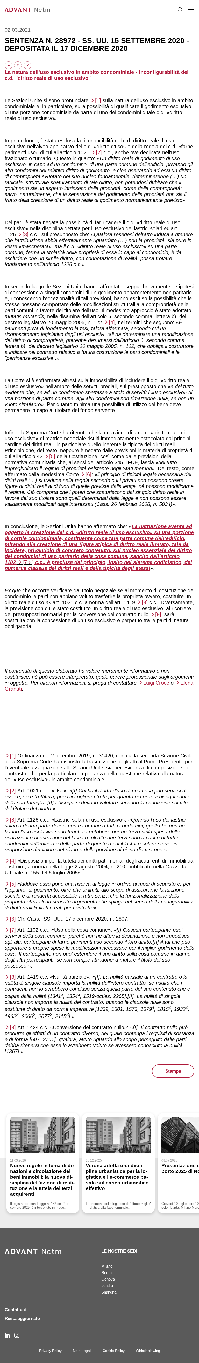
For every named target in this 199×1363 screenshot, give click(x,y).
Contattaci (15, 1309)
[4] (112, 322)
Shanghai (109, 1292)
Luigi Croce (156, 683)
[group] (42, 1163)
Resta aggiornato (22, 1318)
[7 (25, 562)
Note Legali (82, 1350)
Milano (106, 1266)
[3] (26, 234)
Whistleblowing (148, 1350)
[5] (52, 456)
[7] (13, 930)
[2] (99, 152)
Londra (107, 1285)
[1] (98, 100)
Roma (106, 1272)
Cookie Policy (114, 1350)
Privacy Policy (50, 1350)
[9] (158, 614)
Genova (108, 1279)
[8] (145, 602)
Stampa (173, 1071)
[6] (88, 474)
